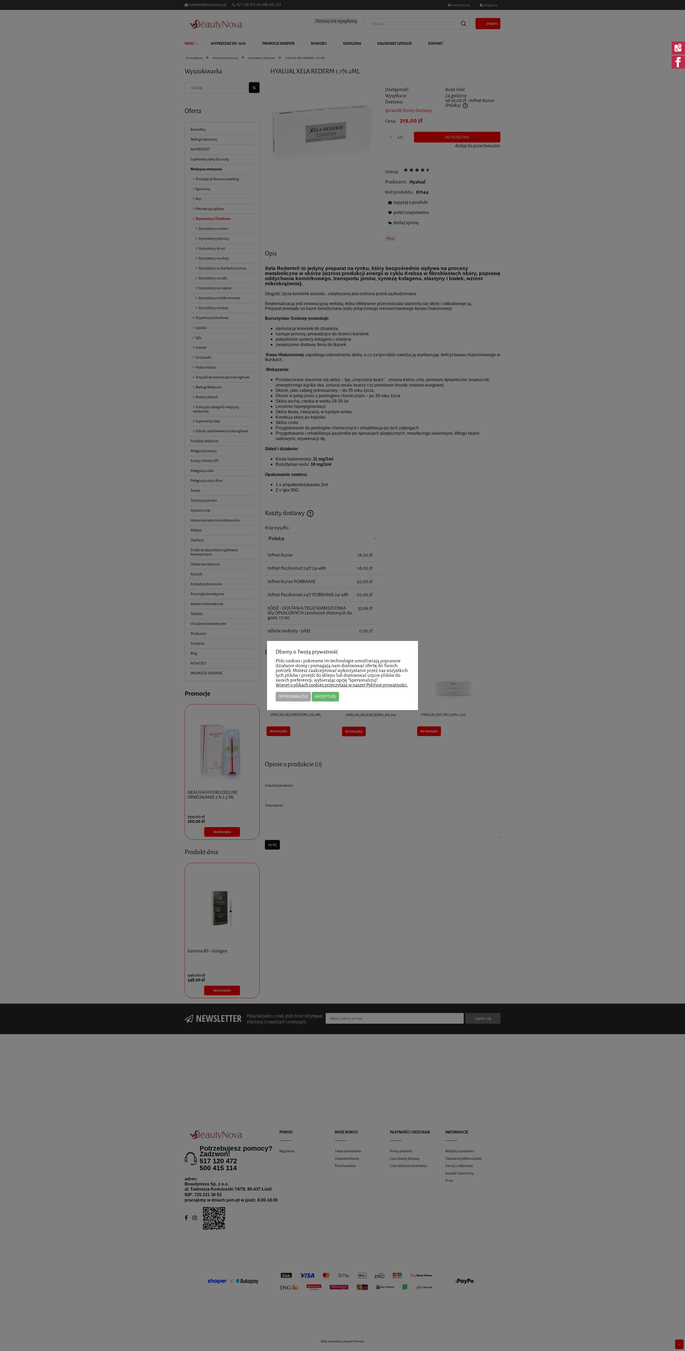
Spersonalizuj (293, 697)
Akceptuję (325, 697)
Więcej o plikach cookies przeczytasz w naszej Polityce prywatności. (342, 685)
